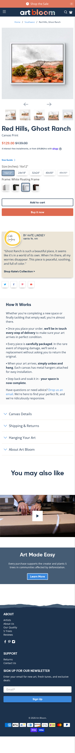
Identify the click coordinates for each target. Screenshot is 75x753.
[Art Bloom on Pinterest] (9, 642)
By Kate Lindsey (34, 235)
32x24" (36, 172)
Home (17, 22)
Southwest (30, 22)
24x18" (22, 172)
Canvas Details (20, 414)
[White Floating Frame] (25, 187)
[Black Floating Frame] (16, 187)
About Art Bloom (22, 449)
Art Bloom (41, 718)
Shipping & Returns (24, 425)
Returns (8, 659)
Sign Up (37, 699)
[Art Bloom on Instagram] (13, 642)
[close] (71, 4)
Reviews (8, 634)
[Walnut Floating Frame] (35, 187)
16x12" (8, 172)
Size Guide (7, 159)
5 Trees (7, 631)
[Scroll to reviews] (37, 138)
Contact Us (9, 663)
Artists (7, 620)
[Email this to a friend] (31, 284)
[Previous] (25, 104)
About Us (8, 623)
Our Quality (10, 627)
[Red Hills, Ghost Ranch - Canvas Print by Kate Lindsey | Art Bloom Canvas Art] (37, 63)
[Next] (49, 104)
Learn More (37, 576)
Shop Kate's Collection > (19, 271)
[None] (6, 187)
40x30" (50, 172)
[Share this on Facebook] (13, 284)
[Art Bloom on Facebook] (5, 642)
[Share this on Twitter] (5, 284)
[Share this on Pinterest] (22, 284)
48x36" (63, 172)
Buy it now (37, 212)
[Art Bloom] (37, 12)
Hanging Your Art (22, 437)
